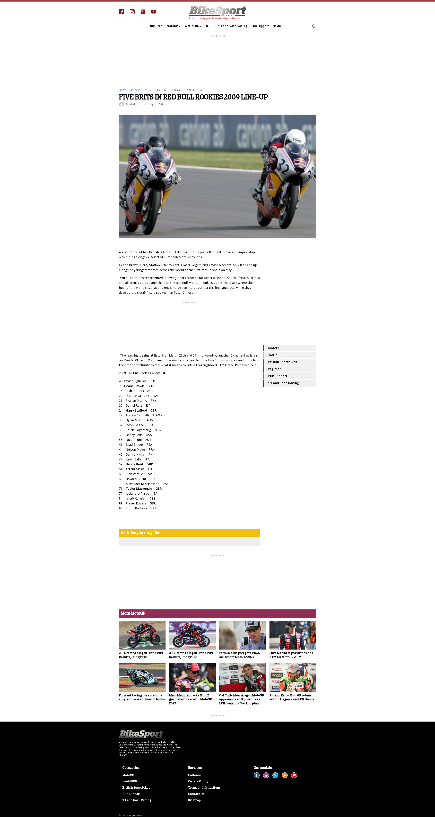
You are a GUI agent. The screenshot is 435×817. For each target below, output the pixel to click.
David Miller (132, 104)
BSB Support (260, 26)
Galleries (195, 775)
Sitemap (194, 800)
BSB (209, 26)
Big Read (156, 26)
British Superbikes (282, 362)
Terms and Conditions (204, 787)
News (277, 26)
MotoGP (172, 26)
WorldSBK (192, 26)
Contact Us (196, 794)
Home (122, 90)
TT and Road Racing (233, 26)
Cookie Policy (198, 781)
